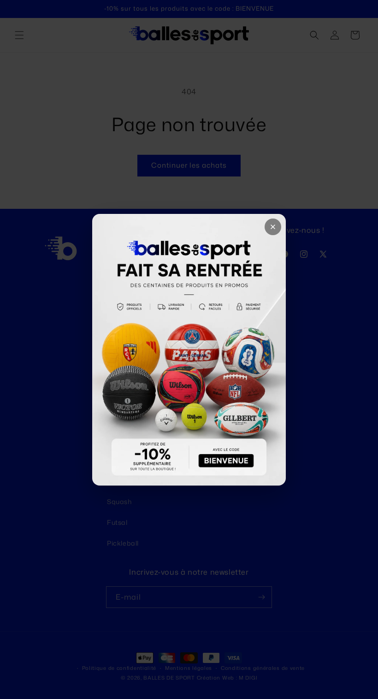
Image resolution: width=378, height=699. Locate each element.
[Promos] (189, 350)
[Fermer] (273, 227)
